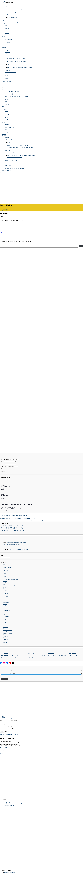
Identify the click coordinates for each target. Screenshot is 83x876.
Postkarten (71, 655)
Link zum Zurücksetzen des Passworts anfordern (9, 744)
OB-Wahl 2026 (6, 639)
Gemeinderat (4, 210)
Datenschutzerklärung (3, 747)
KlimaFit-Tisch (7, 129)
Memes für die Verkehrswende (13, 102)
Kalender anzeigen (4, 510)
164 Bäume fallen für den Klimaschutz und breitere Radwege (19, 145)
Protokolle (5, 619)
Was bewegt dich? (4, 459)
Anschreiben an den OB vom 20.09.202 (14, 157)
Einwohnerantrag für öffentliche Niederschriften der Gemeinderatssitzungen (21, 153)
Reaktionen (5, 617)
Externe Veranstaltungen (9, 130)
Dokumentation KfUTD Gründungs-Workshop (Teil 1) (15, 94)
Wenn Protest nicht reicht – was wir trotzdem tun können (14, 803)
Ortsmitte (68, 655)
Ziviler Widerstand (6, 594)
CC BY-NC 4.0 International (23, 242)
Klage (4, 601)
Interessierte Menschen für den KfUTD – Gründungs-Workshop (17, 96)
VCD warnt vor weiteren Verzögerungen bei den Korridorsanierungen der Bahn (13, 515)
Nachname (3, 464)
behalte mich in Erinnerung (6, 731)
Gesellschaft (7, 119)
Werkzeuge (7, 101)
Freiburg (32, 653)
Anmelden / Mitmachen (6, 81)
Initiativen (7, 166)
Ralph (4, 539)
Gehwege (38, 653)
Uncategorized (5, 573)
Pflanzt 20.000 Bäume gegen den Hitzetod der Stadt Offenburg (19, 143)
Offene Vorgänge (8, 104)
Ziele (3, 106)
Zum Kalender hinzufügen (8, 232)
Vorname (2, 461)
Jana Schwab (56, 653)
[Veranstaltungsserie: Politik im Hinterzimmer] (5, 485)
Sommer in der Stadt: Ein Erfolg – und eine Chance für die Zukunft (13, 530)
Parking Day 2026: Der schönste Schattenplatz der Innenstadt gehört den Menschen (16, 504)
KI (70, 653)
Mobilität (6, 117)
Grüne (47, 653)
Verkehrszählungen (6, 610)
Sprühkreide (22, 657)
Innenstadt (51, 653)
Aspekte (4, 109)
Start (3, 89)
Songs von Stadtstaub (7, 567)
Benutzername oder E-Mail (16, 742)
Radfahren (3, 657)
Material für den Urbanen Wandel (11, 160)
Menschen (7, 99)
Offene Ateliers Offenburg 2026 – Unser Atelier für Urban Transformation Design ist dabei (17, 508)
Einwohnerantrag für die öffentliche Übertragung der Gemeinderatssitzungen (21, 155)
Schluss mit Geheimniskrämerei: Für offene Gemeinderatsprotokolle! (20, 147)
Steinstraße (31, 657)
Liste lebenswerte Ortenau (32, 655)
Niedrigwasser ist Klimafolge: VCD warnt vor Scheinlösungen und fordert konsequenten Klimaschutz (17, 518)
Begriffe (4, 591)
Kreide (10, 655)
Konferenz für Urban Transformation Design (13, 91)
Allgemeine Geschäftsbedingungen (7, 718)
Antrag (4, 611)
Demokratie (7, 114)
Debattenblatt (5, 578)
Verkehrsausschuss (45, 657)
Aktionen (6, 132)
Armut (16, 653)
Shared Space (12, 657)
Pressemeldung (76, 655)
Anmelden (2, 732)
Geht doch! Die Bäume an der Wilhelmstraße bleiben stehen (11, 531)
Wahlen (4, 576)
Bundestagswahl (20, 653)
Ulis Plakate (5, 596)
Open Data (5, 628)
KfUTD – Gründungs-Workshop (11, 93)
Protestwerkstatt (8, 165)
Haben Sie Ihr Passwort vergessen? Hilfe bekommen (9, 734)
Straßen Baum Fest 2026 (7, 630)
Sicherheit (17, 657)
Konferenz (5, 613)
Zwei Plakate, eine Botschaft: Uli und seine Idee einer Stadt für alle (12, 527)
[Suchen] (81, 246)
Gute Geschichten (6, 602)
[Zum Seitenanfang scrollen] (0, 721)
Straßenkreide (36, 657)
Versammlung (5, 624)
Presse (4, 637)
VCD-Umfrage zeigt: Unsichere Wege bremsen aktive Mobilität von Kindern (13, 513)
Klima (74, 653)
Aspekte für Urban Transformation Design (10, 585)
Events (3, 122)
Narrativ (51, 655)
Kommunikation (8, 158)
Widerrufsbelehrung (5, 716)
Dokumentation (6, 616)
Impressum (4, 717)
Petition (6, 140)
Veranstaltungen (8, 124)
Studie (40, 657)
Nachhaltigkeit (45, 655)
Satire (4, 565)
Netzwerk (55, 655)
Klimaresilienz (7, 112)
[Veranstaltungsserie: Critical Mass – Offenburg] (5, 480)
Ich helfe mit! (4, 679)
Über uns (6, 163)
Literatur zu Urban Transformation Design (10, 579)
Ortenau (64, 655)
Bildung (4, 605)
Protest (4, 588)
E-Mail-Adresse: (4, 466)
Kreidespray (14, 655)
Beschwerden (5, 570)
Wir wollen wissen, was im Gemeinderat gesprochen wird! (18, 148)
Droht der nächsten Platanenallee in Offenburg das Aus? (16, 539)
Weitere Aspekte (6, 568)
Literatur (4, 134)
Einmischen (4, 135)
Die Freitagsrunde (4, 495)
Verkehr (4, 622)
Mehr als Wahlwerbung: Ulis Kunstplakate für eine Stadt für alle (12, 525)
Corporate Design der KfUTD (9, 802)
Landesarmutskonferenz (24, 655)
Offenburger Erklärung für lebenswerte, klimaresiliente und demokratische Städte (20, 107)
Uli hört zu (5, 590)
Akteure (3, 162)
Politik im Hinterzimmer (9, 127)
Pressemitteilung (6, 607)
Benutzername (13, 728)
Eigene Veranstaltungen (9, 125)
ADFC (2, 653)
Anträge (13, 653)
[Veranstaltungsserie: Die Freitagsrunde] (5, 494)
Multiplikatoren (39, 655)
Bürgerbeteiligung (8, 139)
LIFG (4, 584)
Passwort (13, 729)
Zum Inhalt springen (3, 1)
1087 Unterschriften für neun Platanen (13, 544)
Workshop (5, 581)
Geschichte (5, 642)
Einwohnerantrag (8, 150)
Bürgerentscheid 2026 (7, 571)
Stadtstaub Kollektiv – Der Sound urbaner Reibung (14, 168)
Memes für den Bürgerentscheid (9, 872)
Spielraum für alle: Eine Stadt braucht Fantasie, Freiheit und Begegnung (13, 528)
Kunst (6, 116)
